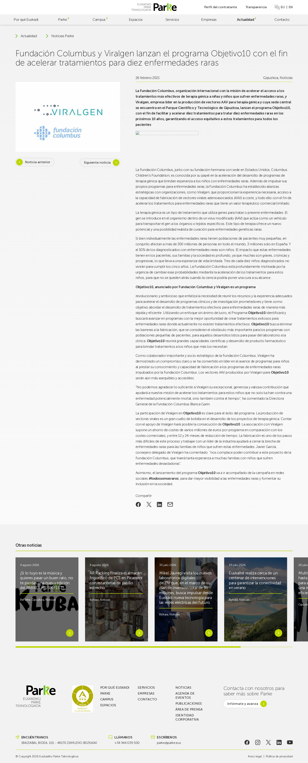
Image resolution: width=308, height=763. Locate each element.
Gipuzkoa (270, 78)
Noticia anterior (37, 162)
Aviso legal (254, 756)
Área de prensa (189, 709)
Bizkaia (94, 599)
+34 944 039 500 (127, 743)
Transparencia (256, 7)
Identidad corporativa (187, 717)
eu (283, 7)
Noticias (286, 78)
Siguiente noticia (97, 162)
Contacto (281, 19)
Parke (62, 19)
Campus (99, 19)
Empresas (208, 19)
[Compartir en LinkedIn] (159, 504)
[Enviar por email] (170, 504)
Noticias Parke (62, 36)
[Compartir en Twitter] (149, 504)
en (290, 7)
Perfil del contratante (220, 7)
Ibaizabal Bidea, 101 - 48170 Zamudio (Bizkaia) (59, 743)
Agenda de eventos (184, 695)
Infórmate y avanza (242, 704)
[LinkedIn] (279, 742)
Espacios (136, 19)
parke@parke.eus (169, 743)
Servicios (172, 19)
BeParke (25, 599)
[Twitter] (268, 742)
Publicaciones (188, 703)
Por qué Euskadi (26, 19)
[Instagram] (257, 742)
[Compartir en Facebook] (138, 504)
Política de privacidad (279, 756)
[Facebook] (247, 742)
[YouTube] (290, 742)
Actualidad (245, 19)
